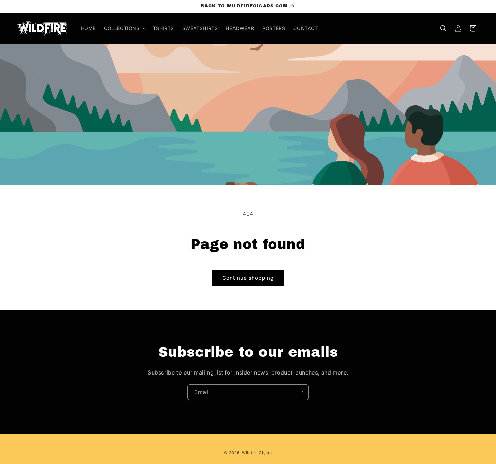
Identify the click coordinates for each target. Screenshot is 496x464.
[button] (124, 28)
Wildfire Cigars (257, 452)
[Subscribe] (301, 392)
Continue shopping (248, 278)
